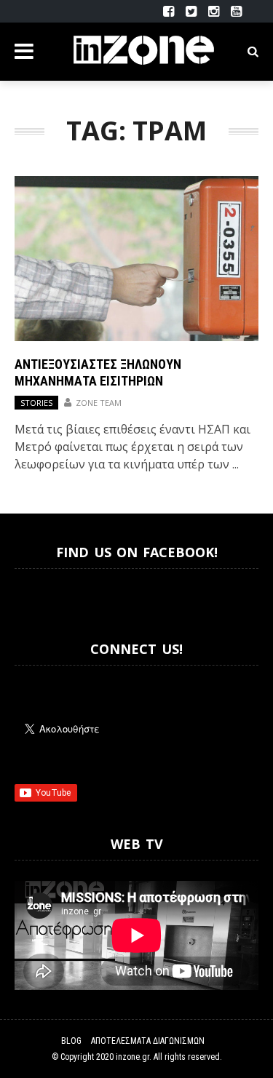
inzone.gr (132, 1057)
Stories (36, 402)
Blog (71, 1041)
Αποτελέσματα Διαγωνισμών (148, 1041)
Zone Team (99, 402)
